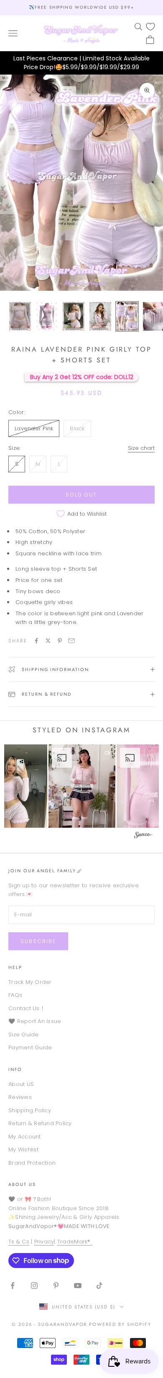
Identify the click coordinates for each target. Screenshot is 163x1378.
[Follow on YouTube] (78, 1285)
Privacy (44, 1242)
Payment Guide (30, 1047)
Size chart (141, 448)
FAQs (15, 995)
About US (21, 1084)
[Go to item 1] (20, 316)
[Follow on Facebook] (12, 1285)
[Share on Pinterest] (59, 640)
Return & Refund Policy (40, 1123)
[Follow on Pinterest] (56, 1285)
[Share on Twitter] (48, 640)
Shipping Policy (29, 1110)
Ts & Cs (18, 1242)
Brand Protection (32, 1163)
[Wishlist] (150, 26)
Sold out (81, 494)
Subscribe (38, 941)
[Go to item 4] (100, 316)
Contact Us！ (26, 1008)
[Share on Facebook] (36, 640)
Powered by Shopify (120, 1324)
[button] (81, 786)
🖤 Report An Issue (34, 1021)
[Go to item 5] (127, 316)
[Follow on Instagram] (34, 1285)
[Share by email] (71, 640)
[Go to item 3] (73, 316)
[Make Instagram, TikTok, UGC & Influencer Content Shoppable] (143, 836)
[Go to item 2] (47, 316)
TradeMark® (74, 1242)
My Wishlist (23, 1149)
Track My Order (30, 982)
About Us (22, 1184)
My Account (24, 1137)
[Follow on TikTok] (99, 1285)
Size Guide (23, 1034)
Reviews (20, 1097)
